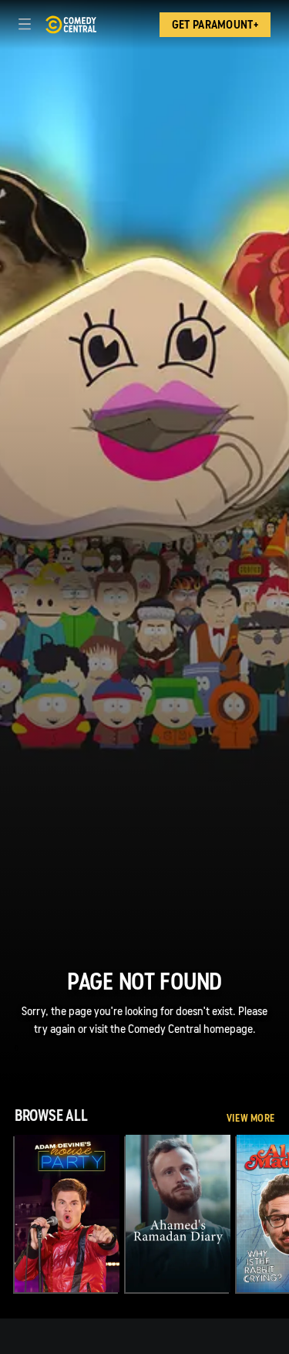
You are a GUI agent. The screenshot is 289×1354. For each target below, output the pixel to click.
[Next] (281, 1213)
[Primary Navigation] (24, 25)
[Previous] (7, 1213)
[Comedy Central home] (70, 24)
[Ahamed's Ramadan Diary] (178, 1213)
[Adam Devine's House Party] (67, 1213)
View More (250, 1118)
